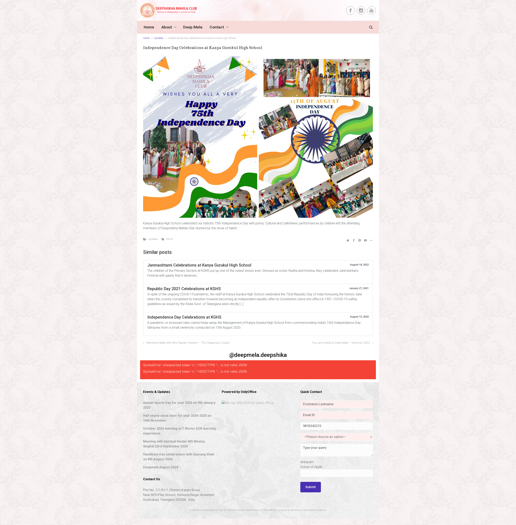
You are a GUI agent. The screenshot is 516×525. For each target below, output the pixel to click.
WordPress (296, 510)
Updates (158, 38)
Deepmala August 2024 (160, 467)
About (166, 27)
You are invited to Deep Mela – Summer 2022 (341, 343)
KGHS (169, 239)
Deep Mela (192, 27)
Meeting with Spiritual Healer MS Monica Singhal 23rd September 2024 (174, 444)
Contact (217, 27)
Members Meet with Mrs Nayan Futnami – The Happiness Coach (188, 343)
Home (149, 27)
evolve (248, 510)
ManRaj (322, 510)
